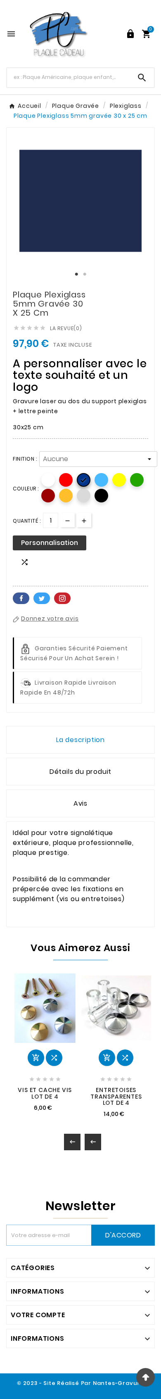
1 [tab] (76, 274)
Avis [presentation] (80, 803)
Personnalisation (49, 542)
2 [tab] (84, 274)
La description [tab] (80, 740)
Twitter (41, 598)
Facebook (21, 598)
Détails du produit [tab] (80, 771)
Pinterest (62, 598)
